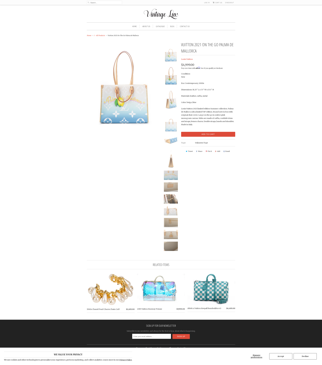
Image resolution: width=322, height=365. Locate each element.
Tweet (190, 151)
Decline (305, 356)
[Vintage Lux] (161, 14)
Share (200, 151)
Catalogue (160, 26)
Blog (172, 26)
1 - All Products (99, 35)
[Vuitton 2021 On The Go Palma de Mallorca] (123, 85)
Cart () (218, 2)
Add (218, 151)
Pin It (210, 151)
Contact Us (185, 26)
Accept (281, 356)
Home (134, 26)
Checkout (229, 2)
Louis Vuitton (187, 59)
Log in (207, 2)
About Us (146, 26)
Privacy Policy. (125, 360)
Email (227, 151)
